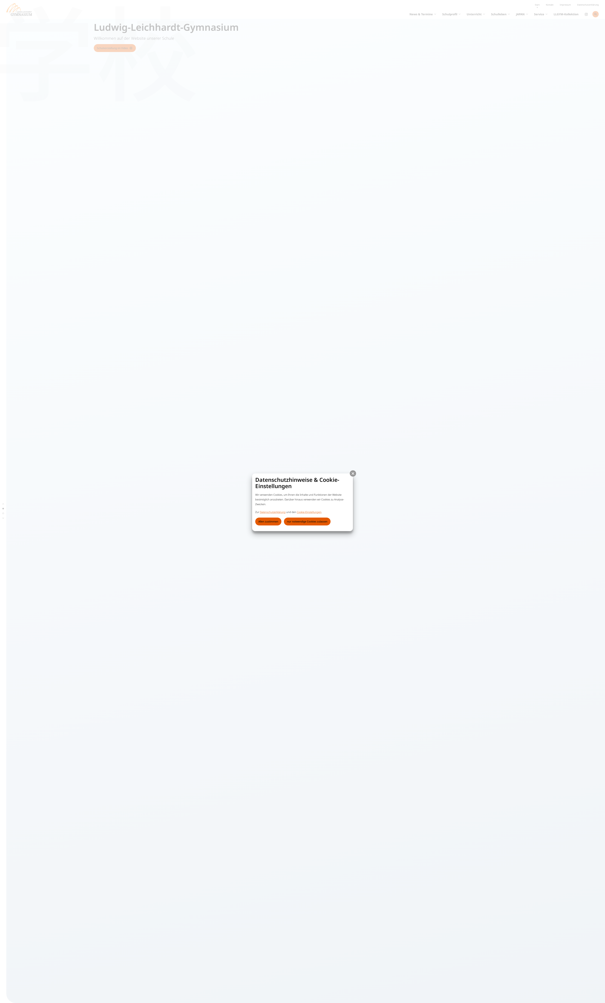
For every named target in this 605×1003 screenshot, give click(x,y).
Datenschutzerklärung (273, 512)
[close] (353, 473)
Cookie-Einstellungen (309, 512)
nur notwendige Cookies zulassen (307, 521)
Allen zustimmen (268, 521)
